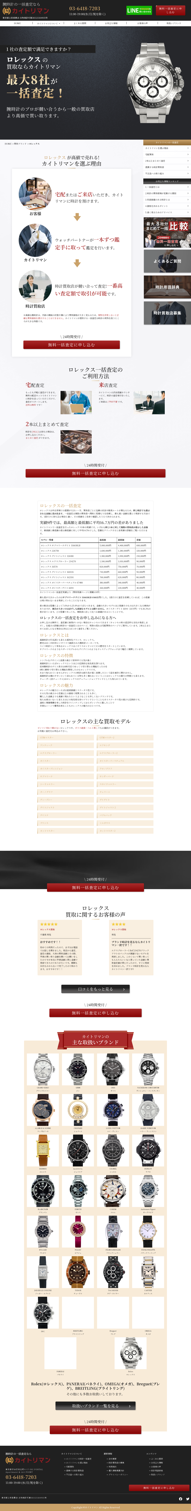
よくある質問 (80, 23)
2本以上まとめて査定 (73, 628)
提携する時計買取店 (75, 1470)
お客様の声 (142, 23)
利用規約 (112, 1466)
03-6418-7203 (84, 8)
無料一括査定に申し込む (170, 10)
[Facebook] (180, 1498)
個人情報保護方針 (116, 1470)
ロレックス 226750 (50, 550)
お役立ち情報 (111, 23)
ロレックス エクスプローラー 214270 (58, 561)
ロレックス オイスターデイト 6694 (57, 587)
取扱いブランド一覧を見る (95, 1406)
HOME (17, 23)
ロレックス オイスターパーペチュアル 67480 (62, 582)
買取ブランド (20, 143)
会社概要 (112, 1458)
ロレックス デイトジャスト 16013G (57, 571)
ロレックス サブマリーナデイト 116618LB (60, 545)
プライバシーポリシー (118, 1474)
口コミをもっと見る (95, 989)
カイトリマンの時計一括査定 (78, 1458)
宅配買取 (106, 625)
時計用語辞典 (157, 1470)
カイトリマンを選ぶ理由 (77, 1462)
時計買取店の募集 (116, 1462)
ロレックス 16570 (49, 566)
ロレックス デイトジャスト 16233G (57, 577)
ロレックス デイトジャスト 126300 (57, 556)
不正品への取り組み (75, 1474)
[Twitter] (187, 1498)
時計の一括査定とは (70, 625)
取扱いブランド (174, 23)
